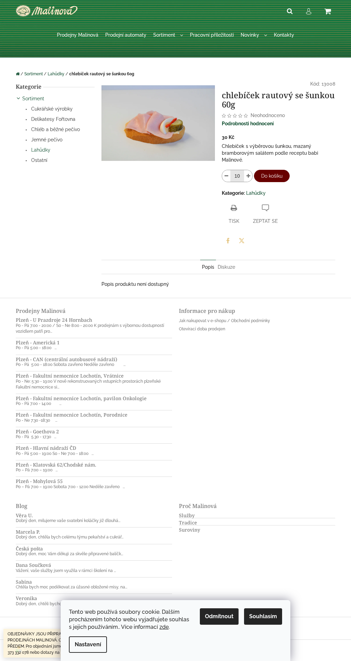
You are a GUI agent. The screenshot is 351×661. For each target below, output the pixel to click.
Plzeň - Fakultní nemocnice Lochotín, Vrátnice (70, 375)
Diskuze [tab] (226, 267)
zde (164, 627)
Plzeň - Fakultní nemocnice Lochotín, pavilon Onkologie (81, 398)
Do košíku (271, 176)
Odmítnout (219, 616)
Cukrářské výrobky (51, 109)
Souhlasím (263, 616)
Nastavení (88, 644)
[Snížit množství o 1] (226, 176)
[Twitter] (241, 240)
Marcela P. (28, 531)
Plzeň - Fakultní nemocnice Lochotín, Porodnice (72, 414)
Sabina (24, 581)
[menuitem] (77, 35)
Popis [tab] (208, 267)
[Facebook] (228, 240)
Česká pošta (29, 548)
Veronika (26, 598)
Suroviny (189, 529)
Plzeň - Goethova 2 (37, 431)
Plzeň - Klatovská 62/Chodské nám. (56, 464)
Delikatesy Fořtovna (52, 119)
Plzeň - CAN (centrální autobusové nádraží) (66, 359)
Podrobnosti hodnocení (248, 123)
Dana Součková (33, 565)
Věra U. (24, 515)
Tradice (188, 522)
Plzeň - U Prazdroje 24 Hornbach (54, 319)
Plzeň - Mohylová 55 (39, 481)
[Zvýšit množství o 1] (248, 176)
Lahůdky (40, 150)
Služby (187, 515)
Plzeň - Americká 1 (38, 342)
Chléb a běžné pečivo (55, 129)
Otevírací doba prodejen (202, 329)
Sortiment (33, 98)
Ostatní (38, 160)
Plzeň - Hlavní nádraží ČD (46, 447)
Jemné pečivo (46, 139)
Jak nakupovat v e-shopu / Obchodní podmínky (224, 320)
